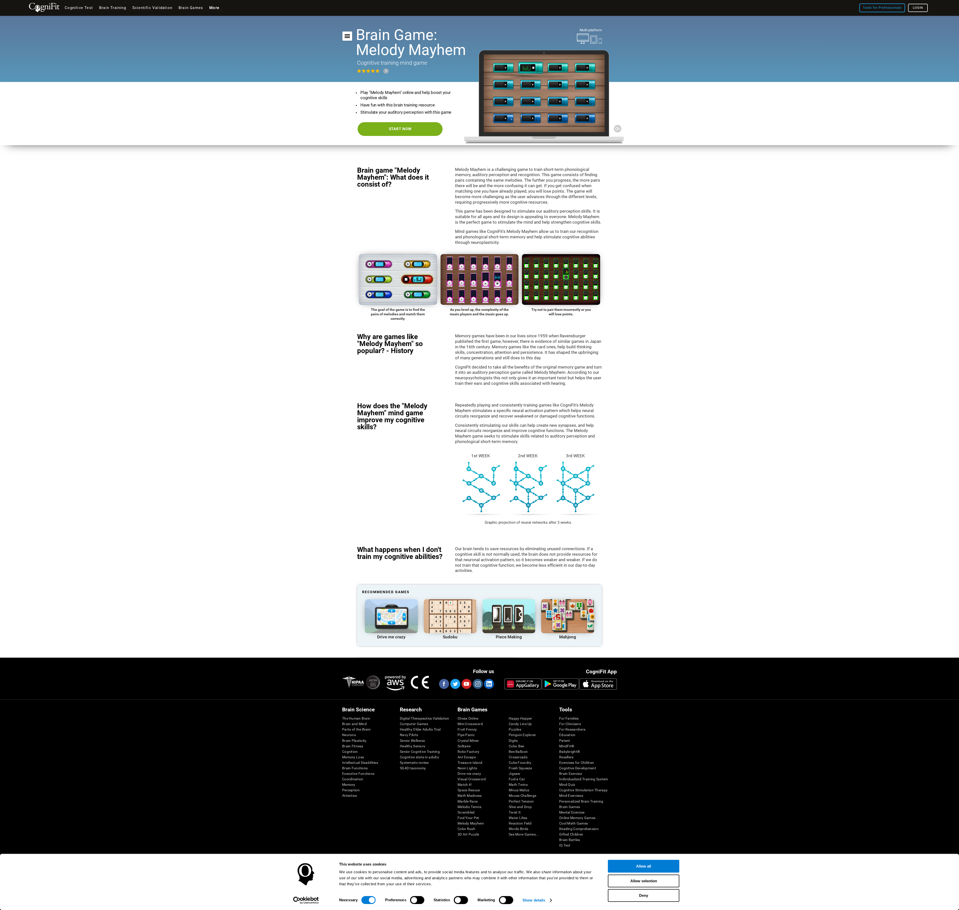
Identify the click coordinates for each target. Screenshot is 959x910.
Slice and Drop (520, 807)
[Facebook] (444, 684)
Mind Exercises (571, 796)
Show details (533, 900)
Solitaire (464, 746)
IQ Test (564, 845)
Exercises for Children (576, 763)
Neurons (349, 735)
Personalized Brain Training (581, 801)
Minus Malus (519, 790)
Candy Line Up (520, 724)
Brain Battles (569, 840)
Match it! (465, 785)
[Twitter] (455, 684)
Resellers (566, 757)
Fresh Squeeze (520, 768)
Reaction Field (520, 823)
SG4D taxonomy (413, 768)
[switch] (417, 900)
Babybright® (569, 752)
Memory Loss (353, 757)
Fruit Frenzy (467, 729)
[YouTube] (466, 684)
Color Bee (516, 746)
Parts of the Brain (356, 729)
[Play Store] (560, 683)
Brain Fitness (352, 746)
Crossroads (518, 757)
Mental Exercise (571, 812)
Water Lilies (518, 818)
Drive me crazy (469, 774)
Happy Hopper (520, 718)
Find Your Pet (468, 818)
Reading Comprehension (579, 829)
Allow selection (643, 881)
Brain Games (569, 807)
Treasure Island (470, 763)
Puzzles (515, 729)
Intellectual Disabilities (360, 763)
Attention (349, 796)
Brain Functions (355, 768)
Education (567, 735)
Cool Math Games (573, 823)
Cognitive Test (79, 7)
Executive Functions (358, 774)
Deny (643, 895)
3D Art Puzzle (468, 834)
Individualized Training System (583, 779)
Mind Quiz (567, 785)
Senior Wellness (412, 741)
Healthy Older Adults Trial (420, 729)
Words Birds (518, 829)
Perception (351, 790)
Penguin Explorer (522, 735)
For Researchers (572, 729)
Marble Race (468, 801)
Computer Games (414, 724)
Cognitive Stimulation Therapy (583, 790)
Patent (564, 741)
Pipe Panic (466, 735)
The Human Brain (356, 718)
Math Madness (469, 796)
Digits (513, 741)
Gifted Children (571, 834)
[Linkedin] (488, 684)
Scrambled (466, 812)
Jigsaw (514, 774)
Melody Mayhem (471, 823)
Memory (348, 785)
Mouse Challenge (522, 796)
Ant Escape (467, 757)
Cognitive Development (577, 768)
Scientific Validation (152, 7)
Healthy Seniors (412, 746)
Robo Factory (468, 752)
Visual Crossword (472, 779)
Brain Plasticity (354, 741)
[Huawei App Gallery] (522, 683)
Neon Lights (467, 768)
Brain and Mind (354, 724)
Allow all (643, 866)
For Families (569, 718)
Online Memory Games (577, 818)
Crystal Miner (468, 741)
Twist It (515, 812)
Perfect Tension (521, 801)
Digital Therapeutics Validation (424, 718)
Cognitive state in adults (419, 757)
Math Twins (518, 785)
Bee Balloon (518, 752)
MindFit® (566, 746)
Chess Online (468, 718)
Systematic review (414, 763)
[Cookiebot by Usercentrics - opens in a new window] (306, 900)
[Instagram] (477, 684)
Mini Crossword (470, 724)
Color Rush (466, 829)
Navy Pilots (409, 735)
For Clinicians (570, 724)
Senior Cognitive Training (420, 752)
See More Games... (524, 834)
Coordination (352, 779)
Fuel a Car (517, 779)
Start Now (400, 129)
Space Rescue (469, 790)
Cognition (350, 752)
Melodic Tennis (469, 807)
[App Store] (598, 683)
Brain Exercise (570, 774)
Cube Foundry (520, 763)
